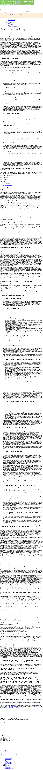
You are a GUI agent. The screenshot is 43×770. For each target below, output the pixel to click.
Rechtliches (5, 744)
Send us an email (3, 733)
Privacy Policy (10, 24)
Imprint (9, 23)
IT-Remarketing (36, 706)
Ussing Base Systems (11, 14)
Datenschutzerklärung (14, 26)
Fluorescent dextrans (11, 20)
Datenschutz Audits (12, 706)
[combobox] (8, 6)
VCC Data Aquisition (11, 19)
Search (1, 5)
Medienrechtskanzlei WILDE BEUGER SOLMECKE (11, 707)
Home (7, 12)
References (7, 21)
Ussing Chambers (11, 15)
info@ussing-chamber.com (7, 185)
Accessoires (10, 18)
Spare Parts (10, 16)
